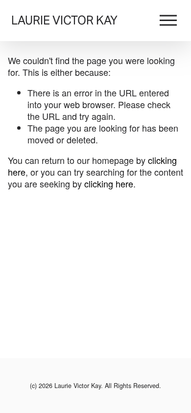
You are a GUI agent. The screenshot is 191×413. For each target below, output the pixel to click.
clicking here (108, 183)
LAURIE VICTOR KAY (64, 20)
